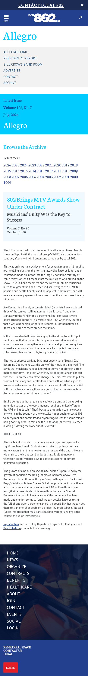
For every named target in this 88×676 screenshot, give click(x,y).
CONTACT (16, 607)
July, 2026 (11, 114)
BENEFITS (16, 580)
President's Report (20, 58)
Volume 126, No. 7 (17, 107)
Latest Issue (12, 100)
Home (13, 553)
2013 (40, 170)
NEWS (12, 559)
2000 (74, 176)
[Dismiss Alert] (82, 5)
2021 (49, 165)
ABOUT (13, 594)
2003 (49, 176)
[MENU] (6, 17)
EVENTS (14, 614)
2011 (57, 170)
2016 (15, 170)
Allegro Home (15, 52)
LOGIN (13, 628)
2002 (57, 176)
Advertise (11, 70)
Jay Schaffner (11, 524)
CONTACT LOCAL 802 (41, 4)
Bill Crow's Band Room (23, 64)
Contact (10, 76)
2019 (65, 165)
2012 (49, 170)
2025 (15, 165)
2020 (57, 165)
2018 (74, 165)
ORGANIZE (16, 566)
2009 (74, 170)
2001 (65, 176)
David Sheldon (12, 528)
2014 (32, 170)
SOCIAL (14, 621)
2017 (7, 170)
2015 (24, 170)
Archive (9, 82)
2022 (40, 165)
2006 (24, 176)
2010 (65, 170)
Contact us (12, 650)
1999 (7, 182)
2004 (40, 176)
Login (10, 667)
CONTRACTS (18, 573)
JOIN (11, 600)
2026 (7, 165)
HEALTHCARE (19, 587)
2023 (32, 165)
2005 (32, 176)
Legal (8, 654)
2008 (7, 176)
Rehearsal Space (17, 647)
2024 (24, 165)
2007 (15, 176)
